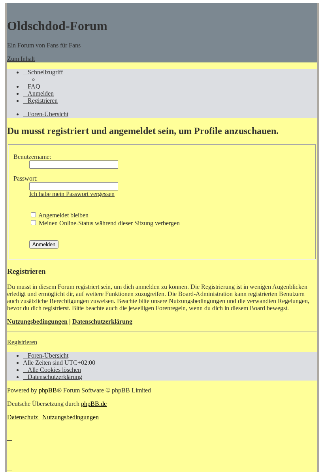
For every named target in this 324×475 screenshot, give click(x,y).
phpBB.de (94, 403)
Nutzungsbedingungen (37, 321)
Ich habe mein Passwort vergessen (72, 193)
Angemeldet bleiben (63, 215)
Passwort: (25, 178)
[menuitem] (31, 86)
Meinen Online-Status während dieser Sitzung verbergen (108, 223)
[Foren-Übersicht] (11, 6)
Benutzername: (32, 156)
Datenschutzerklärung (102, 321)
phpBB (48, 390)
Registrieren (22, 342)
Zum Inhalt (21, 58)
